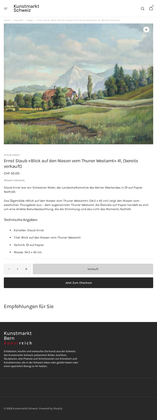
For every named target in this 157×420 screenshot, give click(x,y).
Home (7, 20)
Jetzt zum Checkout (78, 282)
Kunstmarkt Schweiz (25, 408)
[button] (6, 8)
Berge (30, 20)
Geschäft (18, 20)
